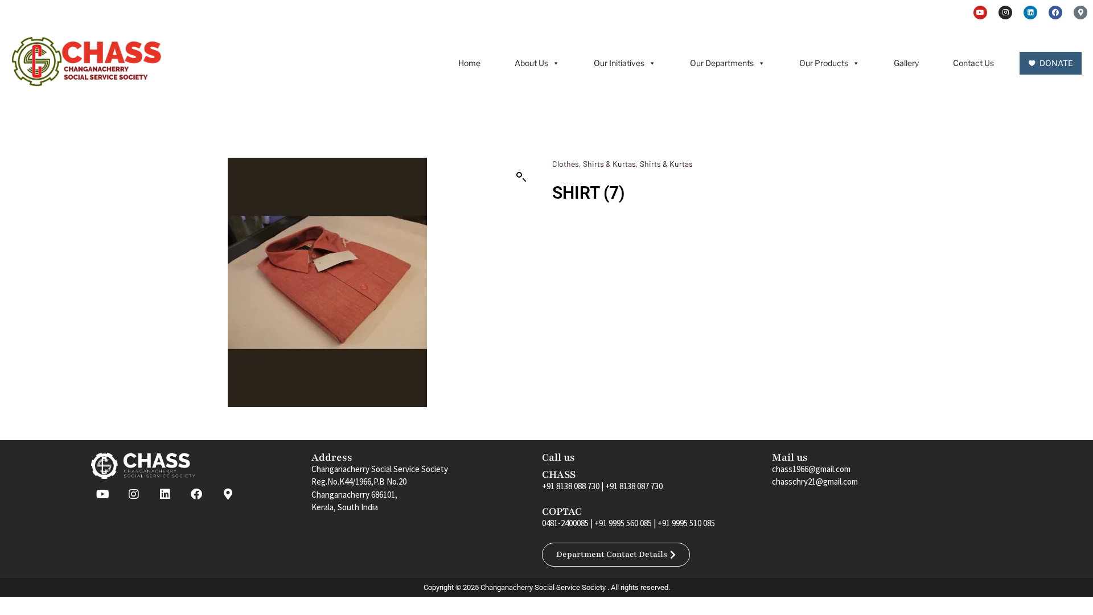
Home (469, 63)
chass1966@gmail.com (811, 469)
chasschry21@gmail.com (815, 481)
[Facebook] (1055, 12)
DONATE (1056, 63)
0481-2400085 (565, 523)
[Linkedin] (1030, 12)
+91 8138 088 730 (570, 486)
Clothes (565, 164)
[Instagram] (1005, 12)
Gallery (906, 63)
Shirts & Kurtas (609, 164)
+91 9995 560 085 (623, 523)
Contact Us (973, 63)
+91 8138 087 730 (634, 486)
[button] (521, 177)
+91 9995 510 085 (686, 523)
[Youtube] (980, 12)
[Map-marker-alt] (1080, 12)
